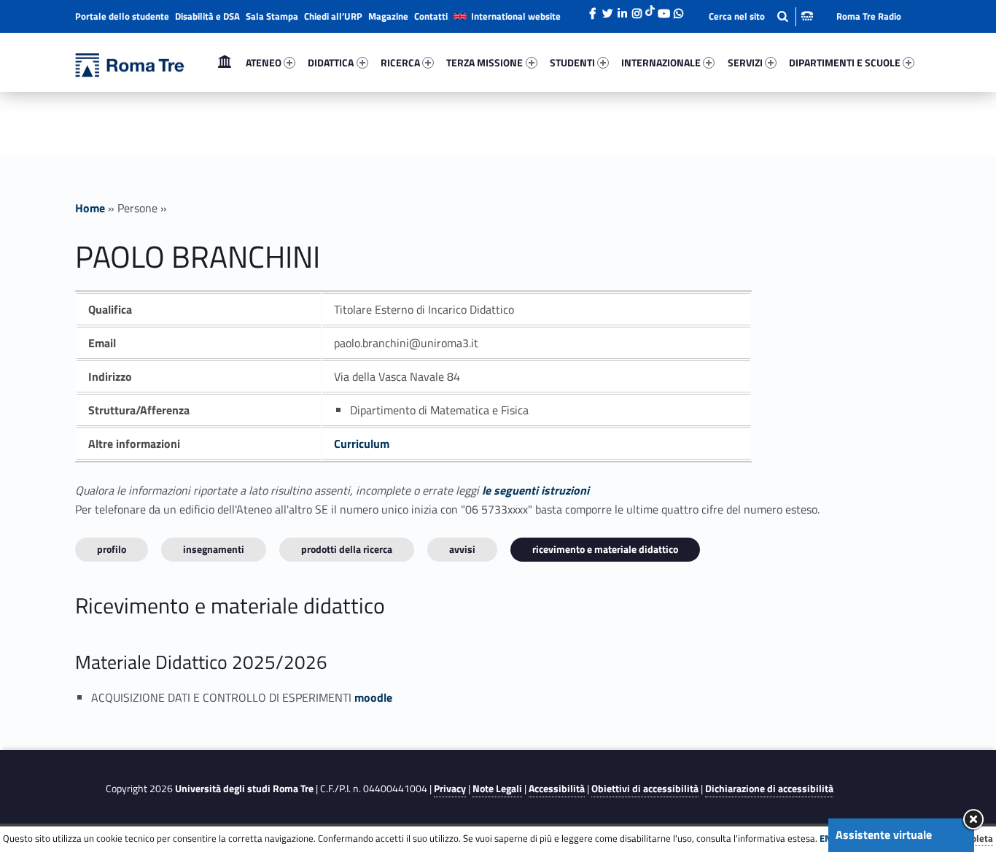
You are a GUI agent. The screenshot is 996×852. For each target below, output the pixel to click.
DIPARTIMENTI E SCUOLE (844, 62)
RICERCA (400, 62)
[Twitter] (607, 9)
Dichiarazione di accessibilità (769, 789)
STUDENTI (572, 62)
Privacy (450, 789)
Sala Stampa (272, 16)
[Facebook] (592, 9)
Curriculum (361, 443)
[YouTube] (663, 9)
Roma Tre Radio (868, 16)
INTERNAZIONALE (661, 62)
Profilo (111, 549)
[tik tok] (650, 9)
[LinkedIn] (622, 9)
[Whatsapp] (678, 9)
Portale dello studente (122, 16)
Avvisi (462, 549)
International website (516, 16)
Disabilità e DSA (207, 16)
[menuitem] (224, 63)
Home (224, 62)
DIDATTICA (331, 62)
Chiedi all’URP (333, 16)
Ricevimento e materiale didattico (605, 549)
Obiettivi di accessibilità (645, 789)
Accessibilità (557, 789)
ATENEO (263, 62)
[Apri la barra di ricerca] (760, 16)
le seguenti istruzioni (535, 490)
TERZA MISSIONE (484, 62)
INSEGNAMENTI (213, 549)
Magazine (388, 16)
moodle (373, 697)
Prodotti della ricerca (346, 549)
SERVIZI (745, 62)
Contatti (431, 16)
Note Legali (497, 789)
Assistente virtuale (884, 834)
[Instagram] (636, 9)
